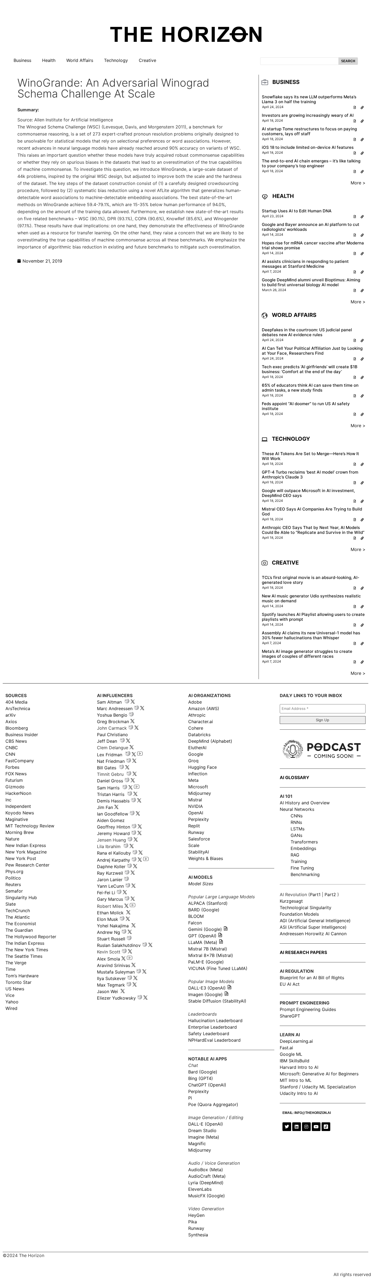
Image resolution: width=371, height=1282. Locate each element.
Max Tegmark (111, 985)
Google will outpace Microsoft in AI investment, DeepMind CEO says (308, 493)
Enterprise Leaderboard (212, 1027)
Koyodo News (19, 812)
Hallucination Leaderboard (215, 1020)
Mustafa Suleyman (116, 972)
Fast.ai (286, 1047)
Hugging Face (202, 767)
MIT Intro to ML (296, 1080)
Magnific (197, 1143)
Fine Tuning (302, 868)
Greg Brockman (113, 721)
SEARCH (348, 61)
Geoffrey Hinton (113, 827)
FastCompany (19, 760)
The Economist (20, 923)
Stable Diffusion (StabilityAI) (217, 1001)
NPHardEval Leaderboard (214, 1040)
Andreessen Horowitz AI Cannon (313, 933)
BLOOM (196, 916)
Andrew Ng (108, 932)
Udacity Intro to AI (299, 1093)
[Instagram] (306, 1126)
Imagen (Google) (205, 994)
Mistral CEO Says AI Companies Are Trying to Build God (312, 511)
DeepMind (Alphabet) (210, 741)
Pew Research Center (27, 865)
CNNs (297, 815)
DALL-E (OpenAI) (205, 1124)
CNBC (11, 747)
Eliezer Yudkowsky (116, 998)
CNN (10, 754)
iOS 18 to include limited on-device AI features (308, 147)
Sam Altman (109, 702)
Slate (10, 904)
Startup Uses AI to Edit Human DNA (297, 210)
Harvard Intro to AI (299, 1067)
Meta (193, 780)
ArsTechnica (17, 708)
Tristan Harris (110, 794)
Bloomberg (16, 728)
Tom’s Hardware (22, 975)
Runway (196, 832)
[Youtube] (316, 1126)
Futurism (14, 780)
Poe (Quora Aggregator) (213, 1104)
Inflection (197, 773)
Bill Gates (106, 767)
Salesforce (199, 839)
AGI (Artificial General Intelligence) (315, 920)
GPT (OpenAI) (202, 935)
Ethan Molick (111, 912)
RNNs (296, 822)
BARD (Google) (203, 909)
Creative (147, 60)
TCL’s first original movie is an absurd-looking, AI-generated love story (310, 580)
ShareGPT (290, 1016)
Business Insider (21, 734)
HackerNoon (18, 793)
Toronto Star (18, 982)
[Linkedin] (296, 1126)
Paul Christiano (112, 734)
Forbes (12, 767)
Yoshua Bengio (112, 715)
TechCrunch (17, 910)
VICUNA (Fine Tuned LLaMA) (217, 968)
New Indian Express (25, 845)
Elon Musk (107, 919)
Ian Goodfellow (112, 814)
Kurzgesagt (291, 901)
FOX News (16, 773)
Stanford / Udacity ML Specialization (318, 1086)
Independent (18, 806)
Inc (8, 799)
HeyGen (196, 1215)
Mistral (195, 799)
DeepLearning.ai (296, 1041)
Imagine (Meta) (203, 1137)
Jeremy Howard (113, 833)
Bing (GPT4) (200, 1078)
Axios (11, 721)
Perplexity (198, 819)
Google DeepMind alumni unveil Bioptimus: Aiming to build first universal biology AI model (311, 282)
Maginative (16, 819)
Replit (194, 826)
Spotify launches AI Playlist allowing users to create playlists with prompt (313, 617)
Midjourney (199, 793)
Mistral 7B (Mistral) (207, 949)
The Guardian (19, 930)
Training (299, 861)
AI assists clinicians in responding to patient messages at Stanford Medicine (305, 264)
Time (10, 969)
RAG (295, 855)
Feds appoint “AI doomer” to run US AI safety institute (306, 406)
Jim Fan (105, 807)
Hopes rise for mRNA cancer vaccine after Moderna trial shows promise (313, 245)
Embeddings (303, 848)
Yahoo (11, 1001)
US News (14, 988)
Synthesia (198, 1234)
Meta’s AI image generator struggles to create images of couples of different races (307, 654)
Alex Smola (108, 959)
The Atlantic (17, 917)
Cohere (195, 728)
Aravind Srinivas (113, 965)
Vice (9, 995)
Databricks (199, 734)
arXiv (10, 715)
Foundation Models (299, 914)
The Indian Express (24, 943)
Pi (190, 1098)
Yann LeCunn (110, 886)
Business (22, 60)
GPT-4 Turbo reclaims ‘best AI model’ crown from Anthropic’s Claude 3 (310, 475)
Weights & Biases (205, 858)
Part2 (330, 894)
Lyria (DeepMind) (206, 1182)
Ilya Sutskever (111, 978)
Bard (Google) (202, 1072)
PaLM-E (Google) (206, 962)
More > (358, 182)
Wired (11, 1008)
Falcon (195, 922)
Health (48, 60)
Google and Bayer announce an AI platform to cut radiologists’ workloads (310, 227)
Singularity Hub (21, 897)
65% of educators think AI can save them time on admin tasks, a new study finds (310, 388)
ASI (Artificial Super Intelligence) (313, 927)
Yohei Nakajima (113, 925)
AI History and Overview (305, 802)
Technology (116, 60)
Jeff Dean (107, 741)
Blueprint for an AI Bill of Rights (312, 977)
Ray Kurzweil (110, 873)
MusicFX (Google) (206, 1195)
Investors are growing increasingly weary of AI (308, 115)
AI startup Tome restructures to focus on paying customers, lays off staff (309, 131)
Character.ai (200, 721)
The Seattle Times (23, 956)
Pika (192, 1221)
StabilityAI (198, 852)
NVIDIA (195, 806)
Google (195, 754)
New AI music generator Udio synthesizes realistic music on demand (311, 598)
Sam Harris (108, 787)
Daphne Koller (111, 866)
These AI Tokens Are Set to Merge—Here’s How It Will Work (310, 456)
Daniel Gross (110, 780)
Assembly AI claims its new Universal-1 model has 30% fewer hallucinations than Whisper (311, 635)
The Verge (15, 962)
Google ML (291, 1054)
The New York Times (26, 949)
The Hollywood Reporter (30, 936)
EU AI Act (290, 984)
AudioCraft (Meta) (207, 1176)
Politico (13, 878)
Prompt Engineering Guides (308, 1009)
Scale (193, 845)
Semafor (14, 891)
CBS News (16, 741)
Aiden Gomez (111, 820)
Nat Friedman (111, 761)
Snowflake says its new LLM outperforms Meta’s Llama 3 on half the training (309, 99)
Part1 (315, 894)
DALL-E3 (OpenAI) (207, 988)
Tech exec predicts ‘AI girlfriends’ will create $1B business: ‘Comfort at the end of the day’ (309, 369)
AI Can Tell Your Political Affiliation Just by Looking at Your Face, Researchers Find (312, 351)
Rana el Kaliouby (114, 853)
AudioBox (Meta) (205, 1169)
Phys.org (14, 871)
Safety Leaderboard (208, 1033)
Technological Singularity (305, 907)
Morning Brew (19, 832)
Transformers (304, 842)
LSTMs (297, 828)
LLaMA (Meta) (202, 942)
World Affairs (79, 60)
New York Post (20, 858)
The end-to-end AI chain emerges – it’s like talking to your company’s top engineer (311, 163)
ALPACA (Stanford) (208, 903)
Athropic (197, 715)
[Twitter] (286, 1126)
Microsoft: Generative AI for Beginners (319, 1073)
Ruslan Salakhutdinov (119, 945)
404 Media (16, 702)
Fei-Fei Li (106, 892)
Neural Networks (297, 809)
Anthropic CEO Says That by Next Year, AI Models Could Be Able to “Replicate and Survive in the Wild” (313, 530)
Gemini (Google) (205, 929)
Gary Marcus (110, 899)
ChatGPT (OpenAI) (207, 1085)
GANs (296, 835)
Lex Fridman (109, 754)
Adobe (195, 702)
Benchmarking (305, 874)
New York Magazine (26, 852)
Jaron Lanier (109, 879)
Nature (12, 839)
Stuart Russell (111, 938)
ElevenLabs (200, 1189)
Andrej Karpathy (113, 860)
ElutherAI (197, 747)
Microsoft (198, 786)
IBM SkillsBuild (294, 1060)
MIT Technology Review (29, 826)
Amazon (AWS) (203, 708)
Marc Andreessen (115, 708)
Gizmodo (14, 786)
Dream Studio (202, 1130)
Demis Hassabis (113, 801)
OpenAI (195, 812)
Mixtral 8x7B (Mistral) (210, 955)
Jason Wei (107, 991)
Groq (193, 760)
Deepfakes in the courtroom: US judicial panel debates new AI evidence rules (307, 332)
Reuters (13, 884)
